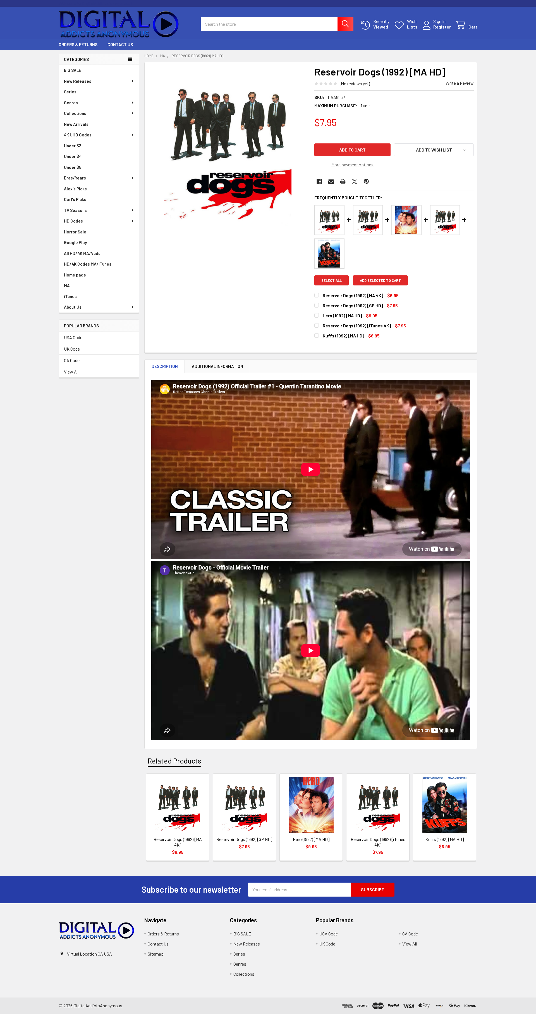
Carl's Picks (75, 199)
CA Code (72, 360)
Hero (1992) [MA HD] (342, 315)
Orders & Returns (78, 44)
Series (70, 91)
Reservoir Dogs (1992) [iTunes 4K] (357, 325)
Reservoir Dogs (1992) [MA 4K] (353, 295)
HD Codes (73, 220)
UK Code (72, 348)
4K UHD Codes (78, 134)
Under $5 (72, 167)
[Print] (343, 181)
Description (165, 366)
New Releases (77, 81)
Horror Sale (75, 231)
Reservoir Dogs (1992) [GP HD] (353, 305)
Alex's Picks (75, 188)
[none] (228, 146)
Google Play (75, 242)
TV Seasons (75, 210)
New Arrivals (76, 124)
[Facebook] (319, 181)
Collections (75, 113)
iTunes (70, 296)
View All (71, 371)
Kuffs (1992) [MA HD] (343, 335)
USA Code (73, 337)
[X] (355, 181)
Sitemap (156, 953)
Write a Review (460, 83)
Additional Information (217, 366)
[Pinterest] (366, 181)
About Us (73, 306)
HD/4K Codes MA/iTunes (87, 263)
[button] (434, 149)
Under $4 (73, 156)
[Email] (331, 181)
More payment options (352, 164)
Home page (75, 274)
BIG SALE (72, 70)
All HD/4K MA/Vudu (82, 253)
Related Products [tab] (174, 761)
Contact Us (120, 44)
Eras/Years (75, 177)
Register (442, 26)
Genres (71, 102)
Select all (331, 280)
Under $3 (73, 145)
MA (67, 285)
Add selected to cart (380, 280)
